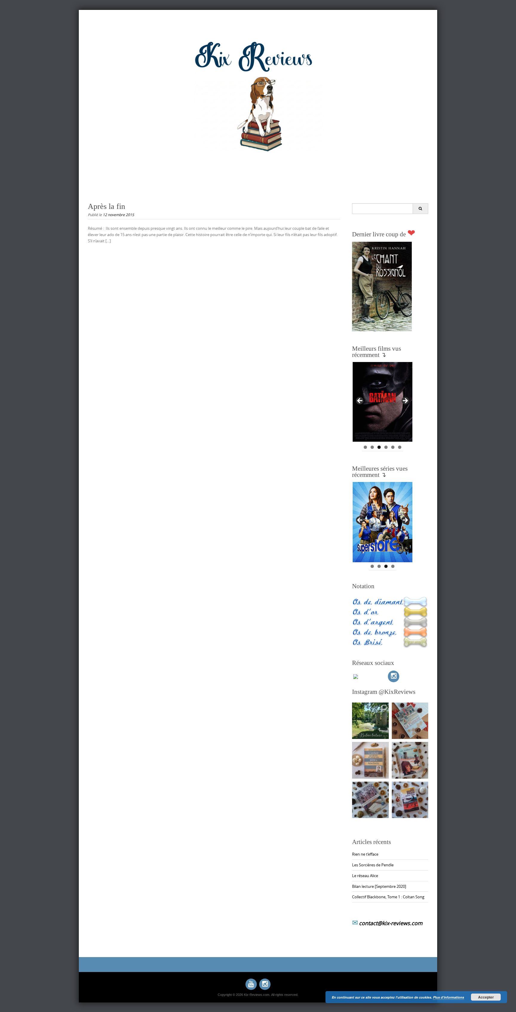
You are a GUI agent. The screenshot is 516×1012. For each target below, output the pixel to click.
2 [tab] (372, 447)
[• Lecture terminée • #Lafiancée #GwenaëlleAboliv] (410, 721)
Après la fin (106, 206)
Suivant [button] (404, 401)
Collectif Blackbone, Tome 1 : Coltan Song (388, 896)
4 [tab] (386, 447)
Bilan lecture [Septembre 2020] (379, 886)
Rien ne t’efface (365, 854)
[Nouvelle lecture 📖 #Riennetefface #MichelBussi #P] (410, 800)
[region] (382, 402)
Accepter (486, 997)
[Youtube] (251, 984)
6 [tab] (399, 447)
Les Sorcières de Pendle (373, 865)
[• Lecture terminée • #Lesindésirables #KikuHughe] (410, 760)
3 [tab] (379, 447)
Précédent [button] (360, 401)
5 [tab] (392, 447)
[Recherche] (420, 208)
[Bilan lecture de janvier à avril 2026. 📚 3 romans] (370, 721)
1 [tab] (365, 447)
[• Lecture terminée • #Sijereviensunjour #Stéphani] (370, 800)
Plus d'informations (448, 997)
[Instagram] (393, 676)
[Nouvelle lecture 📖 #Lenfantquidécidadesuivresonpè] (370, 760)
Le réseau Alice (365, 875)
